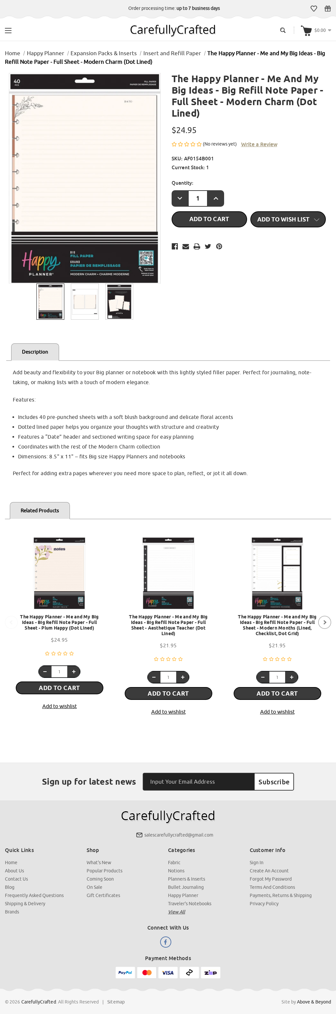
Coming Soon (100, 879)
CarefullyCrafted (38, 1001)
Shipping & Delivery (25, 903)
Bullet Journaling (186, 887)
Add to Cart (59, 687)
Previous (11, 622)
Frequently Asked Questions (34, 895)
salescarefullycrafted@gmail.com (178, 835)
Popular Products (104, 870)
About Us (14, 870)
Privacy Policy (264, 903)
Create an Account (269, 870)
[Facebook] (175, 246)
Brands (12, 911)
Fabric (174, 862)
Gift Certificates (327, 9)
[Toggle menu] (8, 29)
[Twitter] (208, 246)
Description (35, 352)
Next (324, 622)
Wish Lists (313, 9)
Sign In (256, 862)
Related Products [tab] (40, 510)
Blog (9, 887)
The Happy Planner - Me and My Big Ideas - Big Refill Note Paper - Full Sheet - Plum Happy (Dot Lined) (59, 622)
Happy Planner (183, 895)
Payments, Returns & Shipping (281, 895)
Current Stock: (190, 167)
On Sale (94, 887)
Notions (176, 870)
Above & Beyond (314, 1001)
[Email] (185, 246)
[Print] (197, 246)
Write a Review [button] (259, 144)
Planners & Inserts (186, 879)
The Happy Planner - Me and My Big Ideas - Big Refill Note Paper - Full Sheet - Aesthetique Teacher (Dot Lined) (168, 625)
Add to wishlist (59, 706)
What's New (99, 862)
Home (11, 862)
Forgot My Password (271, 879)
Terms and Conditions (272, 887)
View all (176, 911)
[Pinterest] (219, 246)
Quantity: (182, 183)
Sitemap (116, 1001)
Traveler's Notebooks (189, 903)
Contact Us (16, 879)
